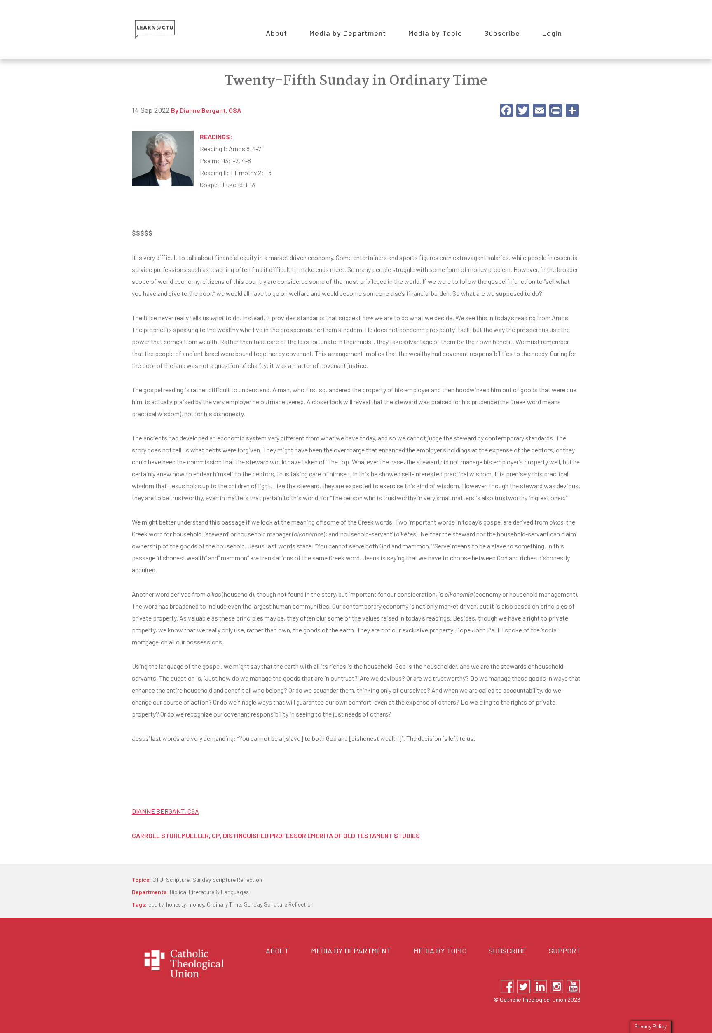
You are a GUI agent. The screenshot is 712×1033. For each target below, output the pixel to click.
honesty (175, 904)
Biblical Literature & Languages (209, 891)
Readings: (216, 137)
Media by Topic (439, 950)
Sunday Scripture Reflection (227, 879)
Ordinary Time (224, 904)
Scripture (178, 879)
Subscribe (508, 950)
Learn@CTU (164, 29)
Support (565, 950)
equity (155, 904)
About (277, 950)
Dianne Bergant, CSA (210, 110)
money (196, 904)
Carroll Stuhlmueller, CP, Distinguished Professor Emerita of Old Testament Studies (276, 835)
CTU (157, 879)
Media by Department (351, 950)
